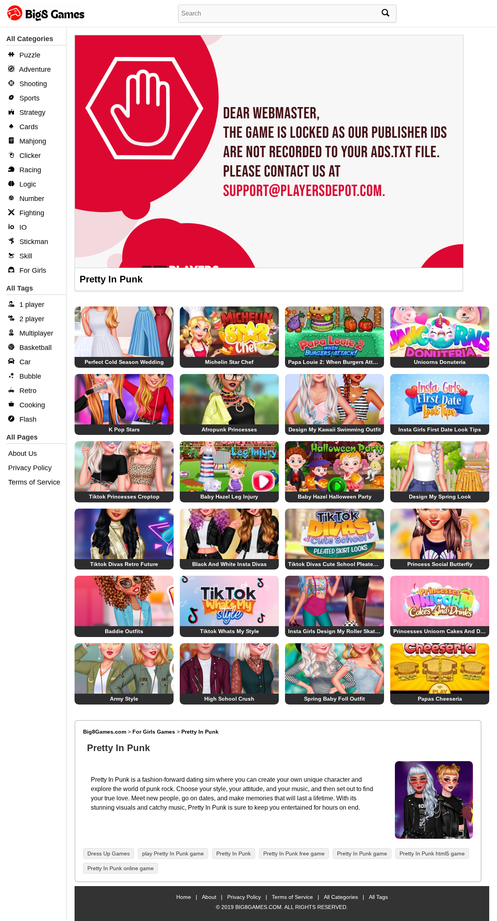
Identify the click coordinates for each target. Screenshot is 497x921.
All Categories (341, 897)
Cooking (31, 405)
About (209, 897)
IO (22, 227)
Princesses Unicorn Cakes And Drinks (443, 631)
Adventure (34, 69)
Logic (26, 184)
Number (30, 199)
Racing (29, 170)
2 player (30, 319)
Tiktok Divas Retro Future (124, 564)
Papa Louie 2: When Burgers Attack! (336, 362)
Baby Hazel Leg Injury (229, 496)
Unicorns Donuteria (440, 362)
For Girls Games (153, 732)
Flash (26, 419)
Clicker (29, 155)
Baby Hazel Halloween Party (335, 496)
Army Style (124, 699)
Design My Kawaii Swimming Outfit (334, 429)
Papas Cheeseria (440, 699)
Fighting (30, 213)
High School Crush (229, 699)
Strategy (31, 112)
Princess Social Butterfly (440, 564)
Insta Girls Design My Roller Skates (334, 631)
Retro (26, 391)
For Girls (31, 270)
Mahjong (31, 141)
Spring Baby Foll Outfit (334, 699)
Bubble (29, 376)
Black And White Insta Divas (229, 564)
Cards (27, 127)
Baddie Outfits (124, 631)
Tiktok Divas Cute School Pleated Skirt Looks (348, 564)
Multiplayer (35, 333)
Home (183, 897)
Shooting (32, 84)
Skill (24, 256)
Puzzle (28, 55)
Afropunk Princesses (229, 429)
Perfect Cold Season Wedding (124, 362)
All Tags (378, 897)
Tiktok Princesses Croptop (124, 496)
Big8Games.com (104, 732)
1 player (30, 304)
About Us (22, 453)
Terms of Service (34, 482)
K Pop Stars (124, 429)
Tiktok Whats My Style (229, 631)
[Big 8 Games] (44, 20)
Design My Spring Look (440, 496)
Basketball (34, 347)
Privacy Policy (30, 468)
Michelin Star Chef (229, 362)
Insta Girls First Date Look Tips (439, 429)
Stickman (32, 242)
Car (24, 362)
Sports (28, 98)
